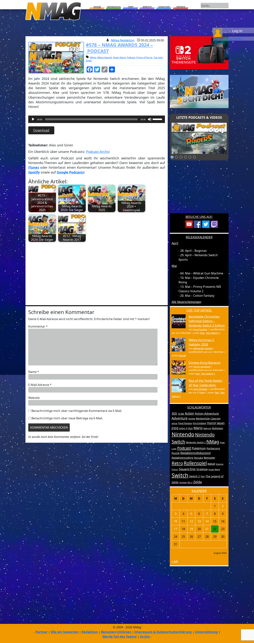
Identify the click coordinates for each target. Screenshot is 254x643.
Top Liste (158, 57)
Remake (198, 457)
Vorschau (113, 7)
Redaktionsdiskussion (195, 453)
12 (191, 521)
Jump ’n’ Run (186, 428)
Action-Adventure (207, 414)
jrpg (175, 427)
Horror (211, 423)
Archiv (145, 636)
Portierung (213, 448)
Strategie (202, 469)
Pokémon (199, 448)
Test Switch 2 (213, 333)
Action (189, 413)
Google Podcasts (70, 172)
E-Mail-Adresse (40, 385)
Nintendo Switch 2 (196, 442)
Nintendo (183, 434)
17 (175, 529)
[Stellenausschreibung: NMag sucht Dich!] (199, 91)
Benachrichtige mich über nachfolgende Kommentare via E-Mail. (76, 411)
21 (207, 529)
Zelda (89, 60)
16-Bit (181, 413)
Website (34, 398)
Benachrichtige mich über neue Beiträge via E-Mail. (67, 418)
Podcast (164, 7)
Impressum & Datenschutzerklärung (163, 632)
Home (97, 7)
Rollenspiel (195, 463)
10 (175, 521)
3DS (174, 414)
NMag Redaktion (122, 40)
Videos (180, 7)
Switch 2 (194, 476)
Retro (177, 463)
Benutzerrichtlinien (116, 632)
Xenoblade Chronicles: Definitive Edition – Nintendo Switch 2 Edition (207, 321)
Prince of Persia (144, 57)
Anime (191, 418)
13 (199, 521)
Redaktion (90, 632)
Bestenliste (203, 418)
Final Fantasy (185, 423)
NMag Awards (104, 57)
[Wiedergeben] (33, 119)
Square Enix (187, 469)
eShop (175, 423)
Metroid (207, 428)
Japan (221, 423)
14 (207, 521)
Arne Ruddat (200, 329)
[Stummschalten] (150, 119)
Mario (198, 428)
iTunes (33, 167)
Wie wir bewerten (64, 632)
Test (131, 7)
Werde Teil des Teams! (119, 636)
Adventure (180, 418)
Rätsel (211, 464)
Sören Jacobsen (201, 366)
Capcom (215, 418)
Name (33, 372)
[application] (96, 120)
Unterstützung (206, 632)
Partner (42, 632)
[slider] (158, 119)
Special (147, 7)
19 (191, 529)
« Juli (175, 561)
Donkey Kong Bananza (204, 363)
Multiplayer (217, 428)
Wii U (189, 482)
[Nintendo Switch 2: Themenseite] (199, 52)
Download (41, 130)
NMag (93, 57)
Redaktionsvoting (182, 457)
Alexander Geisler (203, 348)
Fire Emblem (199, 423)
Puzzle (176, 453)
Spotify (34, 172)
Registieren (234, 39)
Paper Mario (119, 57)
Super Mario (214, 469)
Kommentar (38, 326)
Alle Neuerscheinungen (186, 302)
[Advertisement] (96, 272)
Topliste (183, 482)
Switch (180, 475)
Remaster (209, 457)
